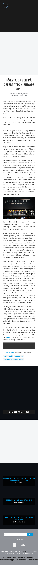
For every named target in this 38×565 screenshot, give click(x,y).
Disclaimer (7, 557)
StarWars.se (19, 16)
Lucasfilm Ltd (27, 551)
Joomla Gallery (10, 352)
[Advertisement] (19, 53)
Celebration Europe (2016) (13, 359)
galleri (8, 337)
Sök (30, 535)
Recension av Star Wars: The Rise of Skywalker (19, 519)
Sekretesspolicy (19, 557)
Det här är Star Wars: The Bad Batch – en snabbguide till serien (19, 480)
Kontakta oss (32, 560)
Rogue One (19, 356)
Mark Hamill (8, 356)
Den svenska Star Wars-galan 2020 (19, 500)
